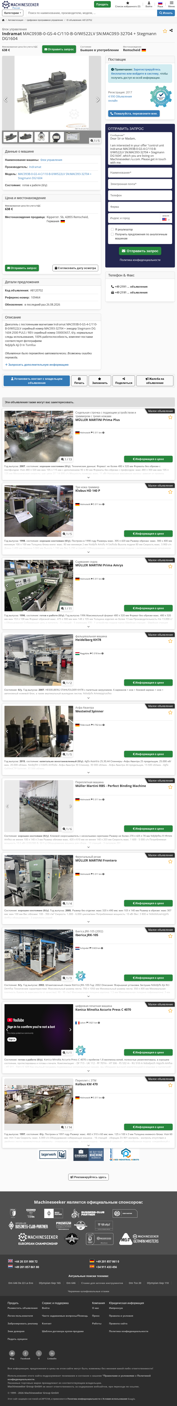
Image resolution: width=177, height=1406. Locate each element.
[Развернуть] (88, 477)
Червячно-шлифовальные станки (88, 1291)
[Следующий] (97, 100)
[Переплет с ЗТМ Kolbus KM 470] (38, 1104)
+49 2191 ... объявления (131, 287)
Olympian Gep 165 (50, 1283)
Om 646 (71, 1283)
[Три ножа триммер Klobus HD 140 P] (38, 511)
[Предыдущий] (6, 100)
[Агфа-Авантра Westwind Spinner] (38, 731)
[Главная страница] (3, 20)
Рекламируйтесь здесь (89, 1177)
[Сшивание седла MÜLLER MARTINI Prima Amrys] (38, 585)
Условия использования (115, 1398)
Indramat (35, 167)
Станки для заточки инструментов (102, 1283)
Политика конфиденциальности (140, 260)
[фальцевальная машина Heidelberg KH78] (38, 660)
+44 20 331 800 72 (26, 1261)
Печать (79, 383)
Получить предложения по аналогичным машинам (141, 236)
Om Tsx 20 (135, 1283)
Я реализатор (124, 229)
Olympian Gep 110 (158, 1283)
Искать (167, 13)
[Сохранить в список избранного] (165, 31)
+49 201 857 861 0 (107, 1261)
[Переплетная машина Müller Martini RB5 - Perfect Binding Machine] (38, 806)
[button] (171, 4)
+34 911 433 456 (106, 1267)
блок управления (51, 160)
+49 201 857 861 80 (27, 1267)
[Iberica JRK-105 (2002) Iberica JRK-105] (38, 955)
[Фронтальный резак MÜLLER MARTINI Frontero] (38, 880)
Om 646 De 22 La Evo (20, 1283)
